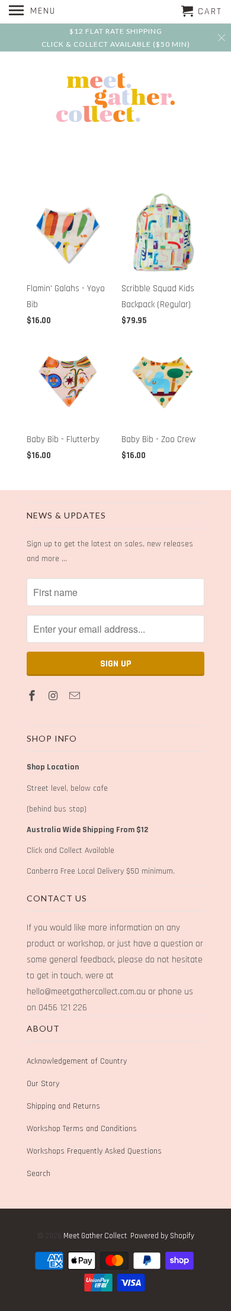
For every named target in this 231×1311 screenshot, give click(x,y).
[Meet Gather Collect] (115, 97)
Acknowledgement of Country (77, 1061)
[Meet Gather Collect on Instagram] (54, 696)
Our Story (43, 1083)
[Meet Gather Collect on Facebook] (33, 696)
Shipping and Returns (63, 1106)
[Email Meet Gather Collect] (75, 696)
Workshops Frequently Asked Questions (94, 1151)
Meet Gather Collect (95, 1236)
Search (38, 1173)
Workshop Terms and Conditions (82, 1128)
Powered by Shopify (162, 1236)
